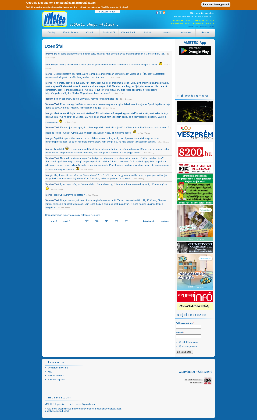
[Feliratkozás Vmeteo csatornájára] (164, 13)
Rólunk (205, 32)
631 (126, 221)
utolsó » (165, 221)
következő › (149, 221)
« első (54, 221)
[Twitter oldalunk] (160, 13)
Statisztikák (109, 32)
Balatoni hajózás (56, 379)
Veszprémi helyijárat (58, 367)
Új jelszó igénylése (188, 346)
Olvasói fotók (128, 32)
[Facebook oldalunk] (157, 13)
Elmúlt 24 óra (70, 32)
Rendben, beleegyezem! (216, 4)
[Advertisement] (108, 249)
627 (86, 221)
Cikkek (90, 32)
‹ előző (66, 221)
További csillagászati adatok (200, 27)
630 (116, 221)
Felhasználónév (185, 323)
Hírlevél (167, 32)
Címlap (51, 32)
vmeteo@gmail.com (84, 404)
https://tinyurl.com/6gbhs (58, 93)
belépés (85, 215)
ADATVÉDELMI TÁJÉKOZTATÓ (195, 372)
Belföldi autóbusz (56, 375)
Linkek (147, 32)
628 (96, 221)
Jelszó (180, 332)
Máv (50, 371)
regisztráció (68, 215)
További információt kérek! (114, 7)
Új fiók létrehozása (188, 342)
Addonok (186, 32)
